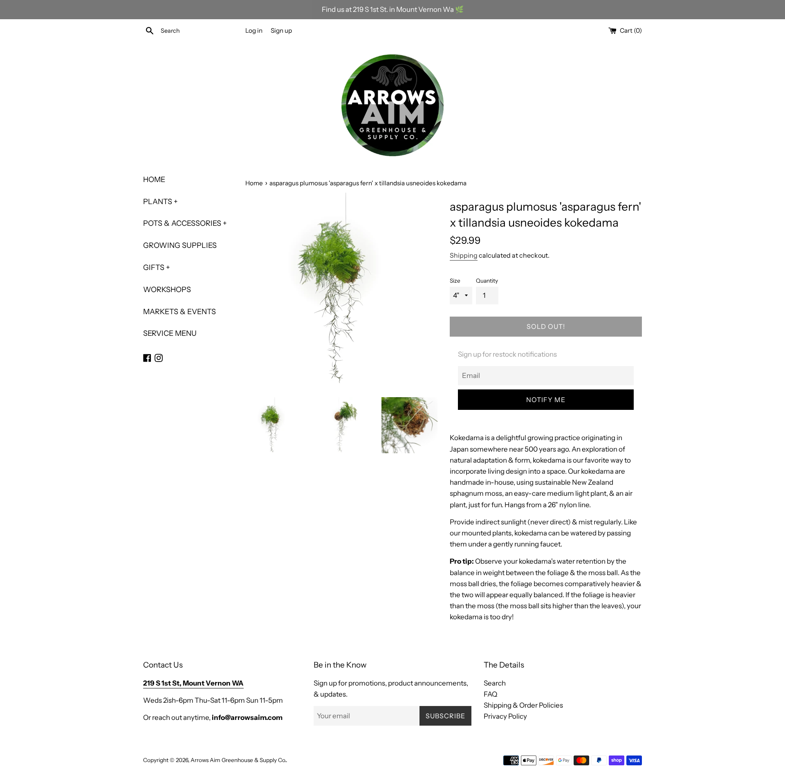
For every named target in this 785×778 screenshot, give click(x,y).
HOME (154, 179)
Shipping (464, 255)
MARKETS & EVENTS (179, 311)
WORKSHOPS (167, 289)
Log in (253, 30)
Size (455, 280)
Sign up (281, 30)
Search (495, 683)
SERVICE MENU (170, 333)
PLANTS (160, 201)
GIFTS (156, 267)
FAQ (490, 694)
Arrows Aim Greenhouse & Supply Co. (238, 760)
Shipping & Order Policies (523, 705)
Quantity (487, 280)
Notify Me (545, 400)
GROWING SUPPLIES (180, 245)
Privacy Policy (505, 716)
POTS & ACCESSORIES (185, 223)
